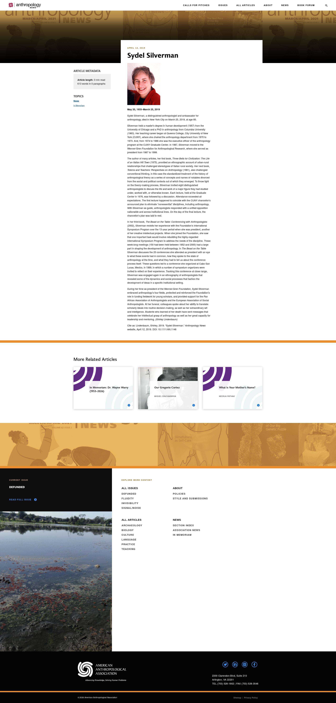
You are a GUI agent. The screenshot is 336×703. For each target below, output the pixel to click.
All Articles (245, 5)
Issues (223, 5)
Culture (128, 535)
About (268, 5)
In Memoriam (79, 105)
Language (129, 539)
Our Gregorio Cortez (167, 387)
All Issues (130, 488)
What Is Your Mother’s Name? (237, 387)
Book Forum (306, 5)
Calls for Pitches (196, 5)
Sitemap (237, 697)
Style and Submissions (190, 498)
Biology (128, 530)
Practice (128, 544)
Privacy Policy (251, 697)
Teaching (128, 549)
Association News (186, 530)
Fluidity (128, 498)
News (285, 5)
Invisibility (130, 503)
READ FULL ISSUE (20, 499)
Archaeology (132, 525)
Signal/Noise (131, 508)
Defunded (129, 493)
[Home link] (102, 671)
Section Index (183, 525)
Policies (179, 493)
